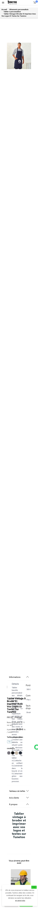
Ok (34, 887)
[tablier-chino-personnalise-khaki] (16, 754)
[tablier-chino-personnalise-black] (13, 754)
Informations (14, 677)
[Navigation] (3, 2)
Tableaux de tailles (17, 791)
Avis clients (14, 797)
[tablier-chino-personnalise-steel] (9, 754)
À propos (13, 804)
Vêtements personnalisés (18, 9)
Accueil (4, 9)
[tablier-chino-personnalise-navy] (20, 754)
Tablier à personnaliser (12, 12)
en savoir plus (20, 901)
